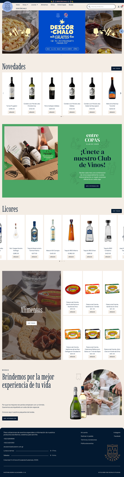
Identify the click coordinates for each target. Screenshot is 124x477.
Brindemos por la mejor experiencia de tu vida (28, 381)
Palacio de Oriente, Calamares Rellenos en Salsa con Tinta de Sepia (92, 349)
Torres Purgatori (11, 106)
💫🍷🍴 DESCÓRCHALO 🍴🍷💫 (62, 1)
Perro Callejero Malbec (51, 106)
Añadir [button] (11, 112)
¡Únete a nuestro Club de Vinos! (92, 158)
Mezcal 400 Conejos (52, 251)
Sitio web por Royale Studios (109, 472)
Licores (10, 209)
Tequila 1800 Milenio (71, 251)
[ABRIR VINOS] (27, 5)
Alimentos (31, 310)
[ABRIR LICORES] (37, 5)
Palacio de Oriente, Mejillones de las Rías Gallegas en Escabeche (72, 349)
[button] (2, 31)
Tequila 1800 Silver (89, 251)
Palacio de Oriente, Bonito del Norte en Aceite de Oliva (72, 304)
